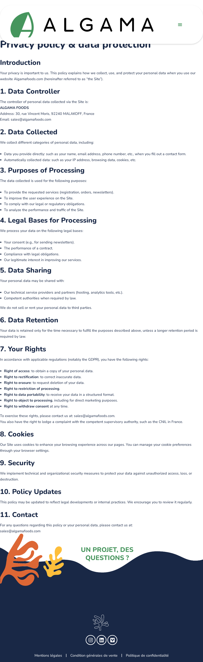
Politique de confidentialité (147, 655)
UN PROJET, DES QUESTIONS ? (107, 553)
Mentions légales (48, 655)
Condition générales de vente (94, 655)
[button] (180, 24)
